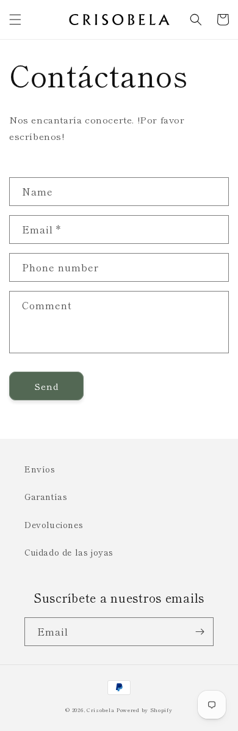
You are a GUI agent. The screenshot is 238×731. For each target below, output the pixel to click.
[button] (15, 19)
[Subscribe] (199, 631)
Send (46, 386)
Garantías (45, 496)
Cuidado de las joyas (69, 552)
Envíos (40, 469)
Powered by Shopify (145, 709)
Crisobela (100, 709)
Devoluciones (53, 524)
